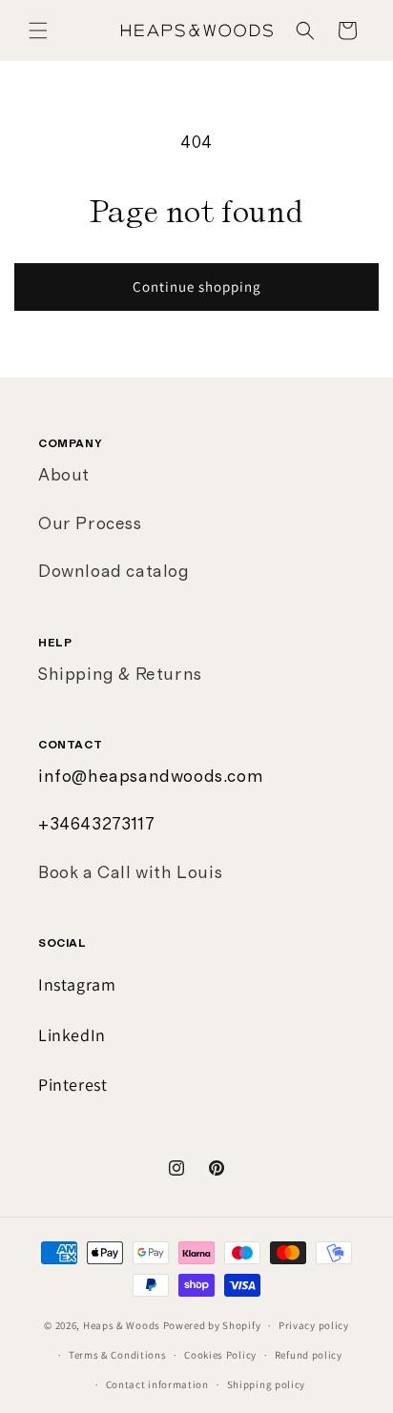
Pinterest (72, 1085)
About (64, 475)
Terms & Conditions (118, 1355)
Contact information (157, 1384)
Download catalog (114, 572)
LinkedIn (72, 1035)
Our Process (90, 524)
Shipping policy (266, 1384)
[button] (38, 30)
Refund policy (308, 1355)
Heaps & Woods (121, 1325)
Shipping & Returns (120, 675)
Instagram (76, 984)
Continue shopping (197, 286)
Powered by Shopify (212, 1325)
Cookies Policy (220, 1355)
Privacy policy (314, 1325)
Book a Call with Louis (130, 873)
